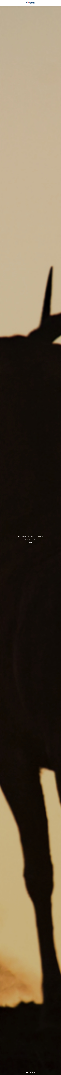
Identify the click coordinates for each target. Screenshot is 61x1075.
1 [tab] (27, 1073)
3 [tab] (30, 1072)
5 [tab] (34, 1072)
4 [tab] (32, 1072)
